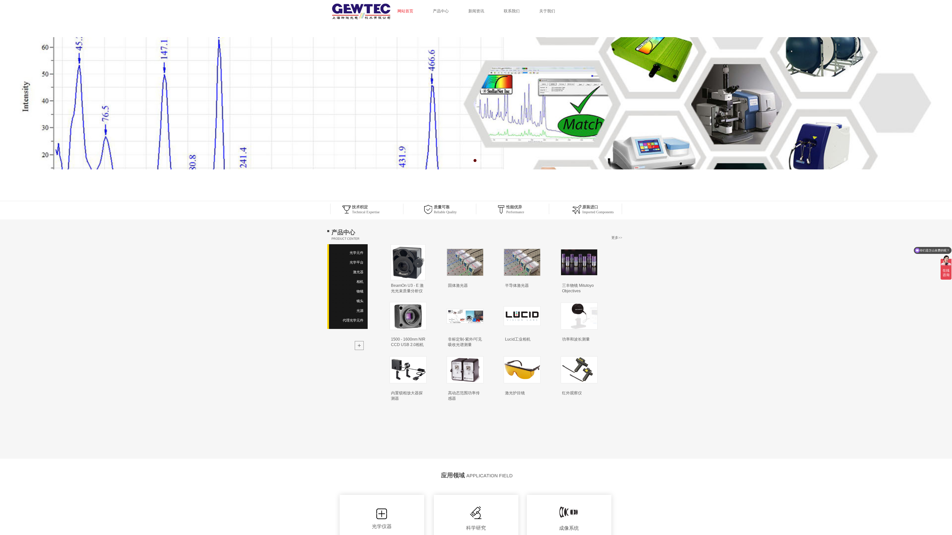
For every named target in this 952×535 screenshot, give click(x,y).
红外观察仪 (572, 393)
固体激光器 (458, 285)
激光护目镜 (515, 393)
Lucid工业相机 (518, 339)
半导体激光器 (517, 285)
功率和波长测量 (576, 339)
